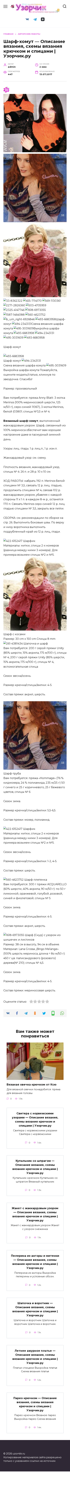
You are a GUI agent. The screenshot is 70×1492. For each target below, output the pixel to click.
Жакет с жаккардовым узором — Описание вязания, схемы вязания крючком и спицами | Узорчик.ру (35, 1214)
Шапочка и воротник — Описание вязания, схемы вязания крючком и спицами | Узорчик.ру (35, 1309)
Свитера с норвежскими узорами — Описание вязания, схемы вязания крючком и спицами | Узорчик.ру (35, 1119)
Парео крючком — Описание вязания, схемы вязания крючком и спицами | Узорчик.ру (35, 1404)
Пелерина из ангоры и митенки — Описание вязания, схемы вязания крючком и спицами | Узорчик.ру (35, 1261)
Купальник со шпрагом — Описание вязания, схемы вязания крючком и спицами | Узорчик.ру (35, 1167)
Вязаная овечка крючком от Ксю (31, 1084)
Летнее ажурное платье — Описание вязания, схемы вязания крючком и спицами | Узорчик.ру (35, 1356)
